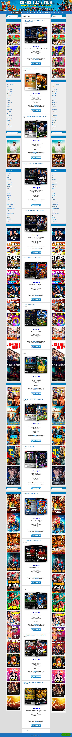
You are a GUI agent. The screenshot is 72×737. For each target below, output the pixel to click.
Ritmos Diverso (10, 213)
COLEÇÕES (9, 93)
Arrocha (9, 173)
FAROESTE (9, 102)
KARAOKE (9, 111)
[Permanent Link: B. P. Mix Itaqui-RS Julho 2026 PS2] (36, 206)
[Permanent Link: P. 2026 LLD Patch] (36, 489)
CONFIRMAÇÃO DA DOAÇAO (43, 12)
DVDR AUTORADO (11, 84)
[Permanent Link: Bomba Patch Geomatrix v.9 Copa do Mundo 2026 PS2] (36, 64)
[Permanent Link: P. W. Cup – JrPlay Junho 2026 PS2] (36, 442)
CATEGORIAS (16, 12)
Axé (8, 175)
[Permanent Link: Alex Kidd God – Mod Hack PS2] (36, 300)
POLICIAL (9, 117)
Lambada (9, 195)
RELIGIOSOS (9, 118)
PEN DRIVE (9, 115)
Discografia (9, 182)
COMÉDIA (9, 95)
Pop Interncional (11, 202)
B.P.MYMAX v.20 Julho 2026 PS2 (32, 540)
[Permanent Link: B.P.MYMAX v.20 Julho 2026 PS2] (36, 583)
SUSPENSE (9, 126)
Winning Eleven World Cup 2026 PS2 (34, 352)
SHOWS (8, 122)
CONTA (57, 12)
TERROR (9, 127)
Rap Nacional (10, 206)
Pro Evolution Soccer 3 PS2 (32, 69)
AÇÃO (8, 86)
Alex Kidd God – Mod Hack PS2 (32, 257)
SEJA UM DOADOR (31, 12)
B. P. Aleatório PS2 (29, 305)
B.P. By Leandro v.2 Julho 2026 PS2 (34, 210)
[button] (66, 734)
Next (30, 730)
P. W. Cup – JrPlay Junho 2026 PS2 (33, 399)
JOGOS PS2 (9, 109)
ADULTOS (9, 88)
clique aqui (37, 59)
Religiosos (9, 211)
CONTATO (53, 12)
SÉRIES (8, 124)
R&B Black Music (10, 208)
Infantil (8, 193)
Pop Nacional (10, 204)
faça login (35, 58)
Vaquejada (9, 221)
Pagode (8, 199)
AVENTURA (9, 91)
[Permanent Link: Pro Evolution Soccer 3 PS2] (36, 111)
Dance (8, 181)
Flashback (9, 186)
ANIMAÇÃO (9, 89)
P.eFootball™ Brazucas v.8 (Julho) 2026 (35, 116)
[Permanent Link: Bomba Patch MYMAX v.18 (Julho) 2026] (36, 677)
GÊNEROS (23, 12)
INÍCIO (10, 12)
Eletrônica (9, 184)
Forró (8, 188)
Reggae (8, 210)
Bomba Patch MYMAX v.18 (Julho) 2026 (35, 635)
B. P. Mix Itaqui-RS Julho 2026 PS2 (33, 163)
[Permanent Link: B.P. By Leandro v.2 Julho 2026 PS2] (36, 253)
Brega (8, 177)
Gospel (8, 191)
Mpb (8, 197)
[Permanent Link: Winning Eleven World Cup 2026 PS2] (36, 394)
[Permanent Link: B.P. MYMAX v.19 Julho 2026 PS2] (36, 630)
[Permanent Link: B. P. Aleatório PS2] (36, 347)
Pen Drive (9, 201)
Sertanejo (9, 219)
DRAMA (8, 98)
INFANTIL (9, 108)
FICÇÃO (8, 104)
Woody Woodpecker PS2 (31, 493)
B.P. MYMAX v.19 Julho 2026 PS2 (33, 588)
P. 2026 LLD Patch (29, 446)
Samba (8, 217)
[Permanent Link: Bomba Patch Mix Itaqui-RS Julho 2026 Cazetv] (36, 726)
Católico (9, 179)
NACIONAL (9, 113)
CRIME (8, 97)
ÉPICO (8, 100)
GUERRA (9, 106)
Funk (8, 190)
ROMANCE (9, 120)
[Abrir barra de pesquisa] (62, 12)
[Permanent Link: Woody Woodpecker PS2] (36, 536)
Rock (8, 215)
